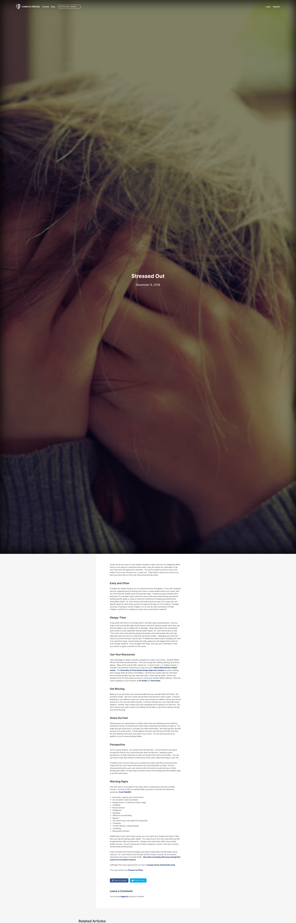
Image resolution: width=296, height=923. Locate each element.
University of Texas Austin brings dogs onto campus (142, 670)
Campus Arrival (30, 6)
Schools (45, 7)
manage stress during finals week (161, 865)
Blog (53, 7)
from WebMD (125, 792)
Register (276, 7)
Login (268, 7)
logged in (124, 896)
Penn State (155, 681)
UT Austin (143, 681)
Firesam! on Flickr (135, 870)
